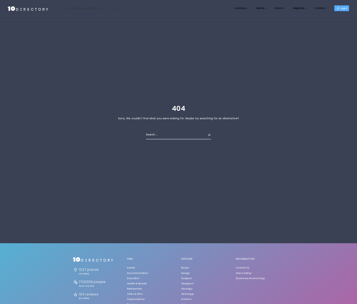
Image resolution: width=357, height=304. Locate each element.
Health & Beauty (137, 283)
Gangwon (187, 283)
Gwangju (186, 288)
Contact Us (243, 267)
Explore (260, 8)
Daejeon (186, 278)
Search (206, 134)
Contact (320, 8)
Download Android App (250, 278)
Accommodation (137, 273)
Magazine (299, 8)
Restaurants (134, 288)
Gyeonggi (187, 294)
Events (279, 8)
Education (133, 278)
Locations (240, 8)
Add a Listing (244, 273)
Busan (185, 267)
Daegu (185, 273)
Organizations (136, 299)
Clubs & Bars (135, 294)
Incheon (186, 299)
